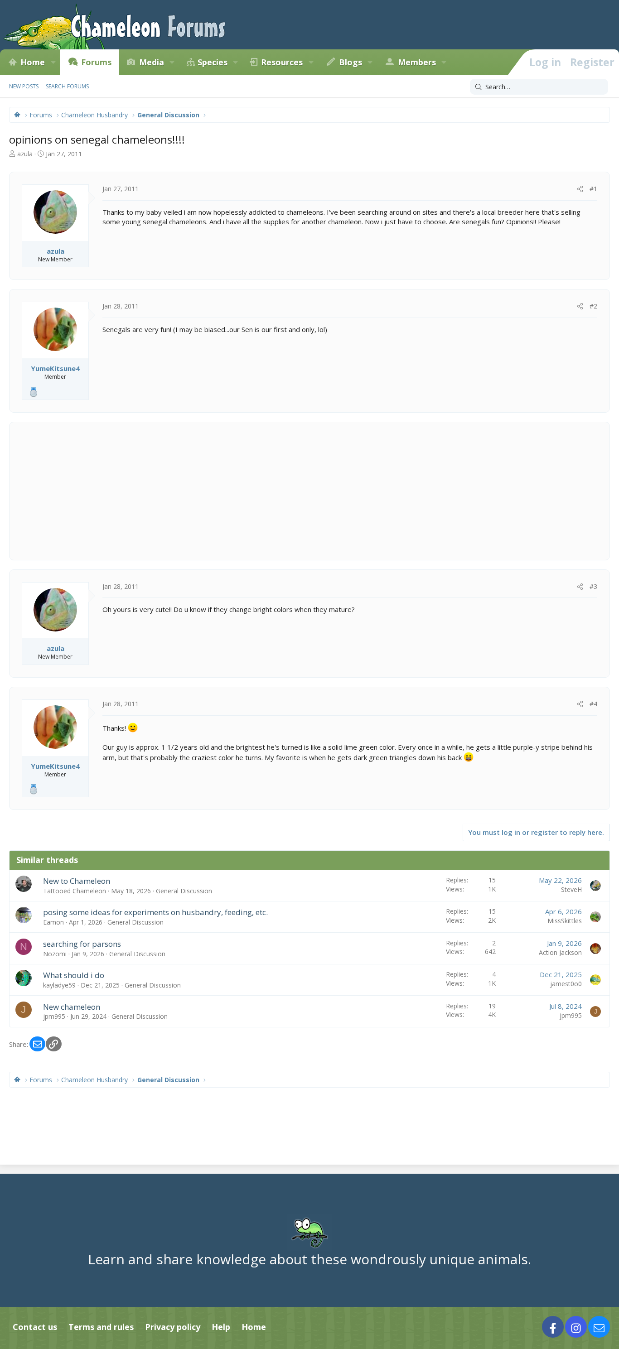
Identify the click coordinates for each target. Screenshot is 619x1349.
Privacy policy (172, 1326)
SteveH (571, 889)
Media (151, 62)
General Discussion (184, 890)
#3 (593, 586)
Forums (96, 62)
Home (32, 62)
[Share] (580, 189)
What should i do (73, 975)
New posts (24, 86)
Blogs (350, 62)
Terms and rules (101, 1326)
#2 (593, 306)
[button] (53, 62)
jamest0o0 (566, 983)
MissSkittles (564, 920)
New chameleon (71, 1007)
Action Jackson (560, 952)
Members (417, 62)
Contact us (35, 1326)
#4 (593, 703)
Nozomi (55, 953)
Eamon (53, 922)
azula (25, 153)
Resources (282, 62)
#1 (593, 188)
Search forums (67, 86)
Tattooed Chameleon (74, 890)
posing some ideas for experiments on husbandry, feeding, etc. (155, 912)
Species (212, 62)
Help (221, 1326)
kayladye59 (59, 985)
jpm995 (54, 1016)
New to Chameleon (76, 881)
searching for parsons (82, 944)
